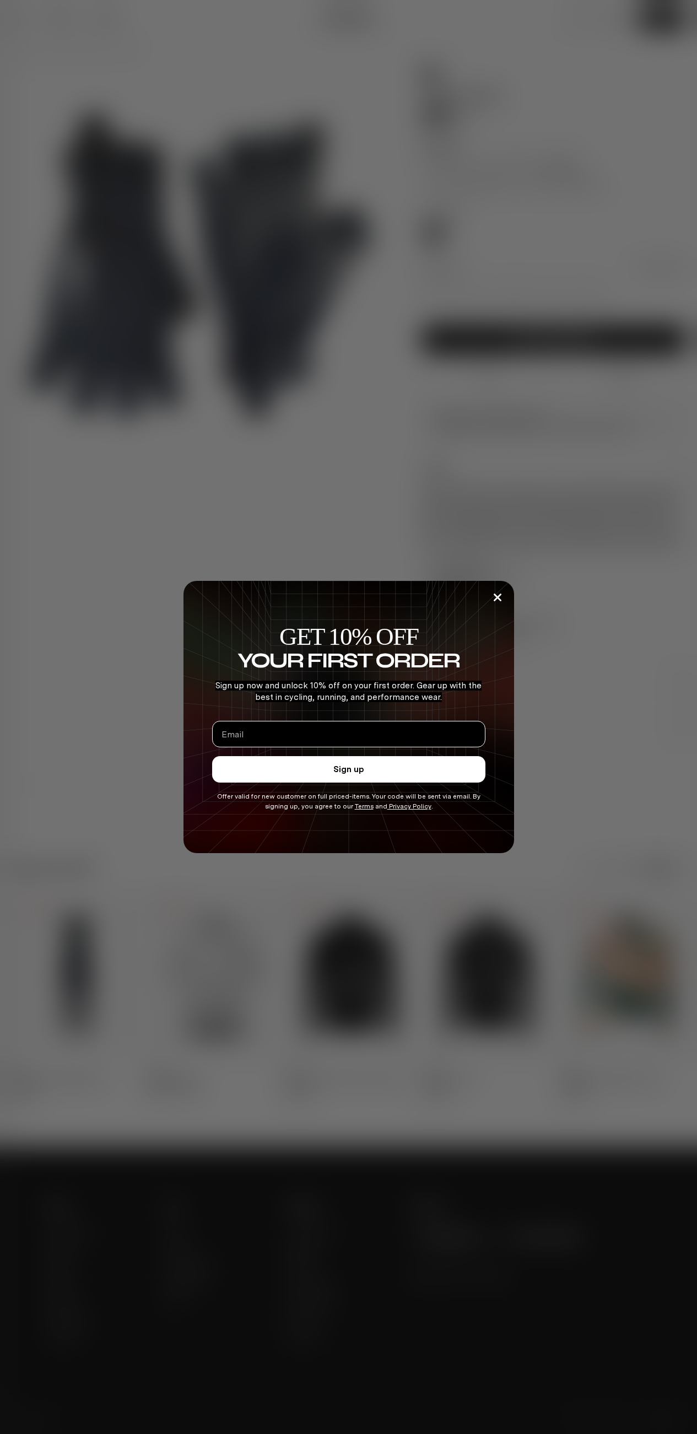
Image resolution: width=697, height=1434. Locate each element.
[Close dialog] (497, 597)
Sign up (348, 769)
